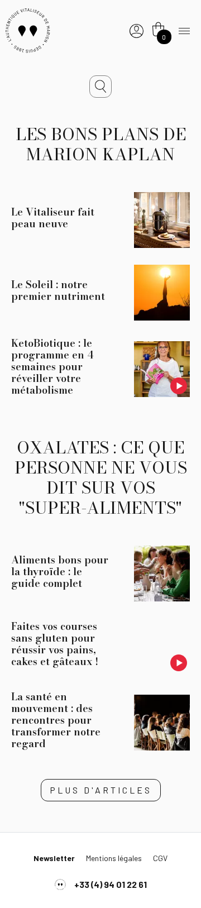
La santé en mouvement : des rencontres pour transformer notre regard (55, 720)
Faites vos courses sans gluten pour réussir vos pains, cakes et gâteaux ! (54, 644)
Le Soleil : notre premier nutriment (58, 290)
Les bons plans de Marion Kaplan (101, 144)
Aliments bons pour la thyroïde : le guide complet (59, 571)
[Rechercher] (100, 86)
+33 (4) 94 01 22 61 (110, 884)
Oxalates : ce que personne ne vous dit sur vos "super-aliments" (101, 477)
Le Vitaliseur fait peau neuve (52, 217)
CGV (160, 858)
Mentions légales (114, 858)
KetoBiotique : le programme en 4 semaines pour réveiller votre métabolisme (52, 367)
